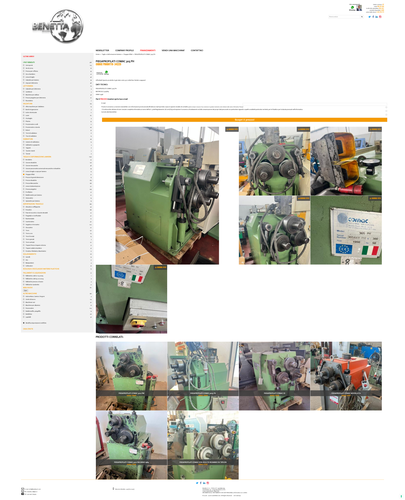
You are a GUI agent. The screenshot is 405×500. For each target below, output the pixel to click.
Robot (27, 130)
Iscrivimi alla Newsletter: (109, 112)
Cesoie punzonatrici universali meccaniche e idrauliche (42, 168)
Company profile (124, 50)
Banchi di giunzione (31, 109)
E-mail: (103, 103)
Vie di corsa (29, 68)
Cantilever (28, 92)
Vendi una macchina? (173, 50)
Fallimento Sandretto (32, 285)
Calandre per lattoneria (32, 89)
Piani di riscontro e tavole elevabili (36, 213)
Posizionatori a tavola (32, 127)
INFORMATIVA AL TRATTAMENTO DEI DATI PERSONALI (217, 492)
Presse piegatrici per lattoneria (35, 98)
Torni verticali (29, 242)
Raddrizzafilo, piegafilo (33, 311)
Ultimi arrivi (28, 56)
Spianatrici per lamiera (32, 201)
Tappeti (28, 148)
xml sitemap (237, 495)
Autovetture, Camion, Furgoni (35, 296)
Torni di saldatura (31, 133)
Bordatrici (28, 160)
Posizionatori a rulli (31, 124)
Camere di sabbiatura (32, 142)
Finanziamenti (147, 50)
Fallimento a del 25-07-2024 (34, 279)
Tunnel (27, 154)
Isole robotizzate (31, 112)
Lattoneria (28, 86)
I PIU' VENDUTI (29, 62)
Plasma (27, 121)
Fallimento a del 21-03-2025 (34, 276)
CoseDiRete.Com (216, 495)
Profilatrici (28, 192)
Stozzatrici (28, 227)
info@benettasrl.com (35, 489)
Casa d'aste (28, 329)
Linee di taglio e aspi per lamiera (35, 171)
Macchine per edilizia (32, 95)
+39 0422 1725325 (31, 494)
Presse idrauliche (31, 180)
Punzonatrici (29, 308)
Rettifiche (28, 314)
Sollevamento (29, 254)
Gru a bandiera (30, 74)
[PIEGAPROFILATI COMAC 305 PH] (167, 196)
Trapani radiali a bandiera (33, 248)
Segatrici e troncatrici (32, 224)
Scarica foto (233, 129)
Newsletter (102, 50)
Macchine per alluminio (32, 305)
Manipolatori (29, 263)
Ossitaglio (28, 118)
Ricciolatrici (29, 101)
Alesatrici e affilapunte (32, 207)
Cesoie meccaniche (31, 165)
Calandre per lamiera (32, 80)
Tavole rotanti (30, 151)
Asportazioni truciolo (33, 204)
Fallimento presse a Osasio (34, 282)
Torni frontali (29, 236)
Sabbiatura (28, 139)
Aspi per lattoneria (31, 83)
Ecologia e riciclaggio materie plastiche (41, 269)
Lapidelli (28, 317)
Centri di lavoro (30, 299)
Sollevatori (29, 266)
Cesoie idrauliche (31, 163)
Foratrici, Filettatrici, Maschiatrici (35, 251)
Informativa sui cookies (240, 492)
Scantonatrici (29, 222)
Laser (27, 115)
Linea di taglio (30, 77)
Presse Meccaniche (31, 183)
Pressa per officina (31, 71)
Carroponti (29, 65)
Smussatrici (29, 198)
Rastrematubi (29, 219)
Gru (26, 260)
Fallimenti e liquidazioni (34, 273)
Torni (27, 230)
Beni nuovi (28, 288)
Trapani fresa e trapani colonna (35, 245)
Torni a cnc (29, 233)
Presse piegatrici (30, 189)
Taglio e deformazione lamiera (37, 157)
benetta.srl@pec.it (32, 491)
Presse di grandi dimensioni (34, 177)
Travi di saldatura (30, 136)
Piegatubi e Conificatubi (33, 216)
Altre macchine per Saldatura (34, 106)
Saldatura (27, 104)
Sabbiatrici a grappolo (32, 145)
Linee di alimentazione (32, 186)
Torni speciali (29, 239)
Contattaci (197, 50)
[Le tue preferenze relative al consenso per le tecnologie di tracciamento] (401, 496)
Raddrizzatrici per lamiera (33, 195)
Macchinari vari (30, 302)
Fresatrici (28, 210)
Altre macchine (30, 293)
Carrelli (27, 257)
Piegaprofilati (29, 174)
